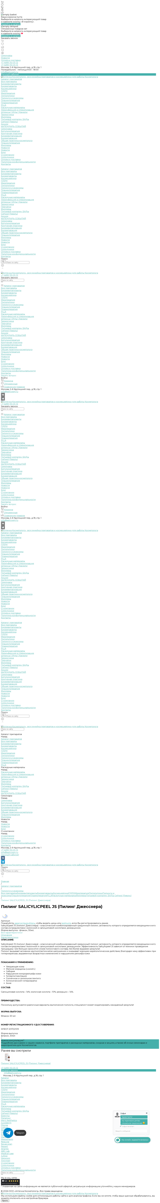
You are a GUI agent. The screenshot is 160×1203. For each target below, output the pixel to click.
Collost (4, 1127)
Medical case (7, 1153)
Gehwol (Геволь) (9, 122)
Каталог (5, 1078)
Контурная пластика (11, 133)
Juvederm (6, 1123)
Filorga (4, 1125)
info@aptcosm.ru (9, 72)
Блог (3, 152)
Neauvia (5, 1142)
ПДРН (4, 91)
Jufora (4, 1156)
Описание (6, 935)
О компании (7, 247)
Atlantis (4, 1149)
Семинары (6, 55)
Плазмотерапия (9, 103)
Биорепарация (9, 138)
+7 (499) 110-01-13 (9, 850)
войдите (66, 923)
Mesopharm (7, 1139)
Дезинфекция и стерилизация (17, 110)
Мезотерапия (8, 93)
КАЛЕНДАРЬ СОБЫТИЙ (13, 218)
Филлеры (6, 117)
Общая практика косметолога (16, 140)
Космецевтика (8, 88)
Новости (5, 58)
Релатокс (6, 1118)
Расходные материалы (13, 107)
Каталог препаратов (11, 169)
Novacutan (6, 1144)
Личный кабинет (10, 855)
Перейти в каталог (10, 24)
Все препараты (9, 81)
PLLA (3, 105)
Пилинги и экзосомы (12, 98)
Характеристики (9, 937)
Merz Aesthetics (9, 1120)
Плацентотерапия (10, 100)
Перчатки (6, 207)
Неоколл (5, 1158)
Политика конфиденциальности (18, 162)
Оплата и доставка (10, 60)
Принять (5, 1201)
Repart (4, 1146)
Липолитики (8, 96)
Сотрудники (7, 157)
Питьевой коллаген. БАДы (15, 119)
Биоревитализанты (11, 84)
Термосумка (7, 114)
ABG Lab (5, 1151)
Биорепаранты (9, 86)
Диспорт (5, 1160)
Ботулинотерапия (10, 131)
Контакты (6, 256)
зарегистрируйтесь (24, 923)
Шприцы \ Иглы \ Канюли (14, 112)
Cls (2, 1132)
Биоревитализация (11, 136)
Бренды (5, 1116)
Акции (4, 216)
